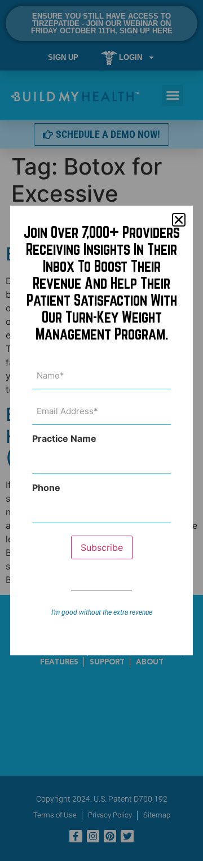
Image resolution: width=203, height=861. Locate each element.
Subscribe (102, 547)
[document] (101, 430)
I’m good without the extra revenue (101, 612)
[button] (178, 219)
